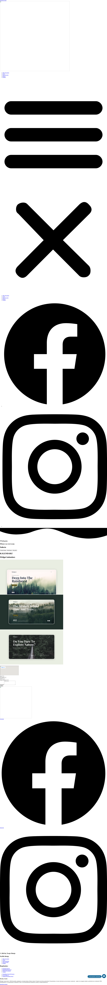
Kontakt (4, 77)
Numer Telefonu (3, 680)
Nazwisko (2, 677)
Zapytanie (2, 684)
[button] (53, 186)
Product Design (3, 550)
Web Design (9, 550)
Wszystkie (15, 550)
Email (1, 678)
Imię (1, 676)
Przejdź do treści (3, 0)
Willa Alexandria (5, 72)
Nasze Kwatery (5, 75)
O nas (3, 73)
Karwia (3, 76)
